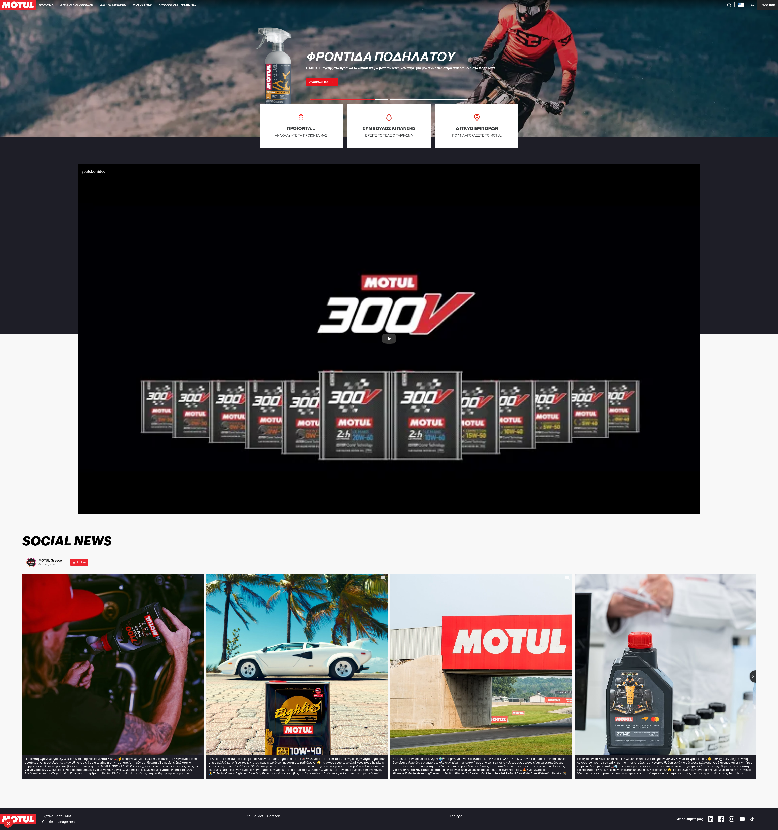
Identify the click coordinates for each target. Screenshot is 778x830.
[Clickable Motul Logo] (18, 5)
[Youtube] (742, 819)
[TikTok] (752, 819)
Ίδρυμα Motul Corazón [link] (263, 816)
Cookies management (59, 822)
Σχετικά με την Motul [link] (58, 816)
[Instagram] (731, 819)
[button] (8, 823)
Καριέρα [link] (456, 816)
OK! (68, 809)
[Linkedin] (710, 819)
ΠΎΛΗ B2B (768, 4)
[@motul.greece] (31, 562)
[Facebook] (721, 819)
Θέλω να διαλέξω (25, 809)
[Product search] (729, 5)
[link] (142, 5)
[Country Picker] (741, 5)
